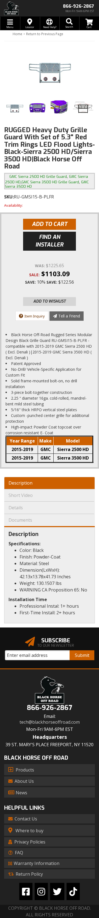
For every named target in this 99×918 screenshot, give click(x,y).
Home (17, 34)
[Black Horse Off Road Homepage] (25, 8)
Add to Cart (49, 224)
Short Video (21, 495)
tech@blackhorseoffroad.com (50, 722)
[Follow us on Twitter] (57, 891)
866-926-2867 (49, 708)
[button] (69, 23)
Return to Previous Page (44, 34)
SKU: (9, 197)
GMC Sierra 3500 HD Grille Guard (50, 182)
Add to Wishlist (49, 301)
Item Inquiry (34, 316)
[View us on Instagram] (41, 891)
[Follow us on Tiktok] (73, 891)
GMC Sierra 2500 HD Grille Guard (38, 176)
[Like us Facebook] (25, 891)
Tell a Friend (69, 316)
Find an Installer (49, 241)
